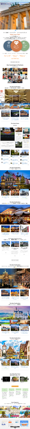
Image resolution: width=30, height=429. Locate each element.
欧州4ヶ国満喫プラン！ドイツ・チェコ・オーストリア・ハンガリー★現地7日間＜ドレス (6, 156)
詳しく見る (15, 185)
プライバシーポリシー (11, 426)
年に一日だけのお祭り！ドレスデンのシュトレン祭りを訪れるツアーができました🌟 (26, 141)
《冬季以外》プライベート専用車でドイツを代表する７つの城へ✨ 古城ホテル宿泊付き (15, 164)
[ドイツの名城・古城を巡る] (15, 152)
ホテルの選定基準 (11, 423)
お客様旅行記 (25, 5)
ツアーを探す (12, 5)
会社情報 (28, 5)
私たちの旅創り (16, 5)
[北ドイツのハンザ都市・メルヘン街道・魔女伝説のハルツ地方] (24, 152)
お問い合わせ (22, 3)
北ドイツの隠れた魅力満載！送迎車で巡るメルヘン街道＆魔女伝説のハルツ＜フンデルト (25, 157)
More (5, 252)
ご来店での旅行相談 (11, 424)
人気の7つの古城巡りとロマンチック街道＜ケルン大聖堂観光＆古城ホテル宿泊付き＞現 (15, 160)
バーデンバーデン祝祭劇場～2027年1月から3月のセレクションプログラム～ (7, 143)
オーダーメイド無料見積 (26, 3)
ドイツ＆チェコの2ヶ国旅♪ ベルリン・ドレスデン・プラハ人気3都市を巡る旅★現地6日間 (6, 159)
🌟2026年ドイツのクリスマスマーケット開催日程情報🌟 (18, 133)
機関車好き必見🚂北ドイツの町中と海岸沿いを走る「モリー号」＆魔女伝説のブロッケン (25, 164)
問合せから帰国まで (21, 5)
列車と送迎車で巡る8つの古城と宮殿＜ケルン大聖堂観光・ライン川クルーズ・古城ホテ (15, 157)
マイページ (19, 3)
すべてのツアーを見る (15, 386)
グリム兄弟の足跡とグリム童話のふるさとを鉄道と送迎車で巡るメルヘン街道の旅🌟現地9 (25, 160)
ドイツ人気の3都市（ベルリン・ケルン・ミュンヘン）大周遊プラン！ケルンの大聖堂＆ (6, 163)
